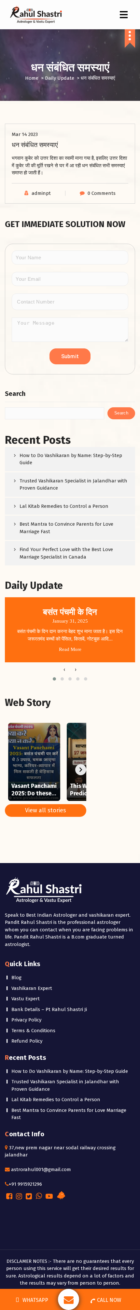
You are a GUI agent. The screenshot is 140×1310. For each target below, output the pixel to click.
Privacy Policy (26, 1020)
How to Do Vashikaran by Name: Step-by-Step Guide (71, 459)
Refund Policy (26, 1041)
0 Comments (102, 193)
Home (31, 78)
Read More (70, 649)
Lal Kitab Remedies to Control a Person (64, 506)
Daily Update (59, 78)
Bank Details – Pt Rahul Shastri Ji (49, 1009)
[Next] (80, 769)
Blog (16, 977)
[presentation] (64, 669)
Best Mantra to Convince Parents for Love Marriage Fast (66, 527)
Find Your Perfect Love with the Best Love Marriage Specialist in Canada (66, 553)
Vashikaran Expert (31, 988)
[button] (54, 679)
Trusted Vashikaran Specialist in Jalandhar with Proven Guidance (73, 484)
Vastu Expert (25, 999)
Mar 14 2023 (25, 134)
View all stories (45, 810)
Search (15, 394)
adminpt (41, 193)
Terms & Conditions (33, 1030)
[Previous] (10, 769)
